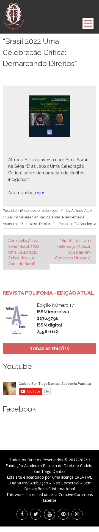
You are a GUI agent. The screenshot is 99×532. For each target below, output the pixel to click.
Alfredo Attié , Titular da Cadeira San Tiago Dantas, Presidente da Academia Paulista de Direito (48, 217)
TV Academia (85, 224)
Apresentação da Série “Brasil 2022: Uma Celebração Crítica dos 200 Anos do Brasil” (24, 252)
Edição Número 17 (55, 318)
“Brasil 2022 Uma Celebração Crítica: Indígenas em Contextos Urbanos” (73, 249)
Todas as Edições (49, 348)
